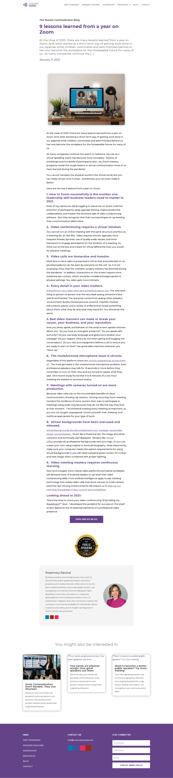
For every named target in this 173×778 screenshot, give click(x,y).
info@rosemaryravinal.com (80, 740)
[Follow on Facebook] (76, 748)
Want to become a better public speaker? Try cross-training (131, 668)
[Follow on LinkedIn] (47, 617)
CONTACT (145, 5)
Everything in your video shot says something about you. (77, 290)
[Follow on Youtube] (52, 617)
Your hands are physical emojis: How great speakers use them (84, 668)
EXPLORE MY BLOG (86, 519)
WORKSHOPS (109, 5)
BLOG (135, 5)
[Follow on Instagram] (56, 617)
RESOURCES (123, 5)
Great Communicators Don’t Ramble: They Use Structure (40, 686)
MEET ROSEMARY (71, 5)
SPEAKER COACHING (91, 5)
